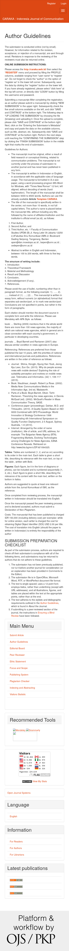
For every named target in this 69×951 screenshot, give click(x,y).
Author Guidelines (49, 603)
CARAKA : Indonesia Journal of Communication (33, 18)
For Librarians (17, 854)
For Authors (16, 848)
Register (51, 3)
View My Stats (40, 781)
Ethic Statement (18, 661)
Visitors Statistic (18, 694)
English (13, 816)
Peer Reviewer (17, 654)
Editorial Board (17, 648)
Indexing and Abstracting (22, 687)
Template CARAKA (47, 199)
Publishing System (19, 674)
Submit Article (17, 635)
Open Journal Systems (18, 792)
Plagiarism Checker (20, 681)
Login (63, 3)
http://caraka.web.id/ (35, 69)
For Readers (16, 841)
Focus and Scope (19, 668)
